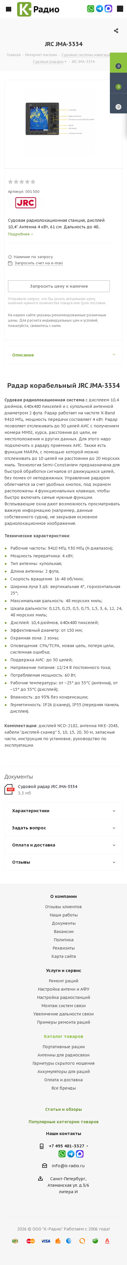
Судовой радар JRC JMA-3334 (47, 786)
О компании (63, 896)
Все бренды (63, 1088)
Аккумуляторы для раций (64, 1071)
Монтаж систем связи (63, 1005)
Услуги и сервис (63, 970)
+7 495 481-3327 (66, 1146)
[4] (27, 182)
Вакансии (64, 931)
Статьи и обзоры (63, 1109)
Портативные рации (64, 1046)
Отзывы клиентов (63, 906)
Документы (64, 923)
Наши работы (64, 915)
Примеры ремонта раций (63, 1022)
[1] (11, 182)
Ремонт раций (63, 981)
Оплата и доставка (63, 1079)
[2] (16, 182)
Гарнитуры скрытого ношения (63, 1063)
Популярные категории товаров (64, 1121)
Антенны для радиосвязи (63, 1055)
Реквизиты (64, 948)
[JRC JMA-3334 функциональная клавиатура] (59, 122)
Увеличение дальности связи (63, 1014)
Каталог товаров (63, 1036)
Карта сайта (63, 956)
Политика (64, 939)
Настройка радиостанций (63, 997)
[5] (33, 182)
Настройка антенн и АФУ (63, 989)
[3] (22, 182)
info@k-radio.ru (68, 1165)
